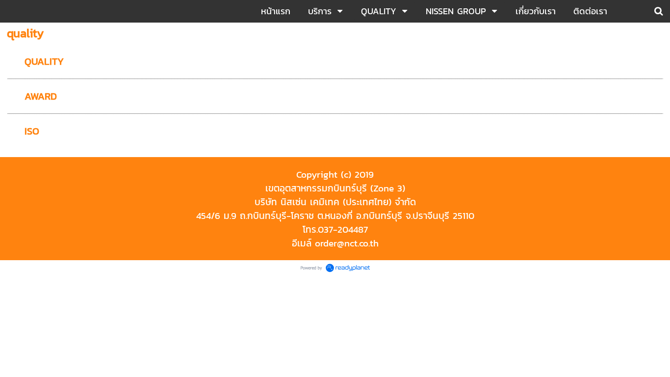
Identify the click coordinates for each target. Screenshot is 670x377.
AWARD (41, 96)
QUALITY (44, 61)
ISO (32, 131)
